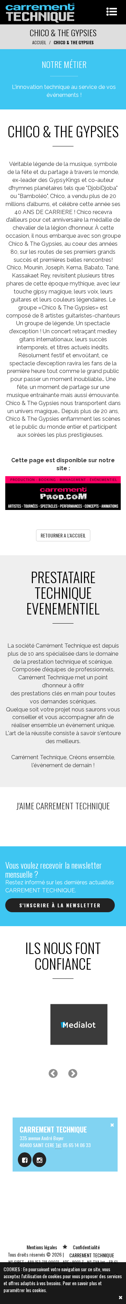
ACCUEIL (39, 42)
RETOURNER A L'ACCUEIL (63, 535)
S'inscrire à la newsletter (60, 905)
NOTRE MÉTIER (64, 64)
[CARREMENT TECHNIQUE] (40, 11)
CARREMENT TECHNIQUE (91, 1255)
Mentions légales (42, 1247)
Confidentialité (86, 1247)
